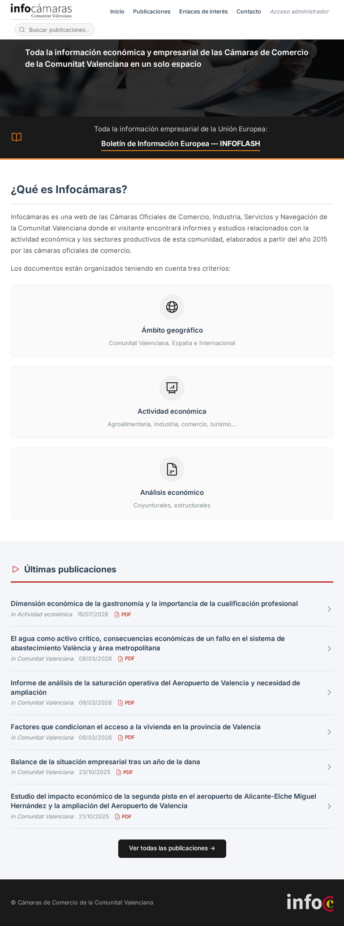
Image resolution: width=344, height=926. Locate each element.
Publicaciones (152, 11)
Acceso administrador (299, 11)
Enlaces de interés (203, 11)
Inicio (117, 11)
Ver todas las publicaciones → (172, 848)
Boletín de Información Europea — (180, 143)
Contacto (248, 11)
